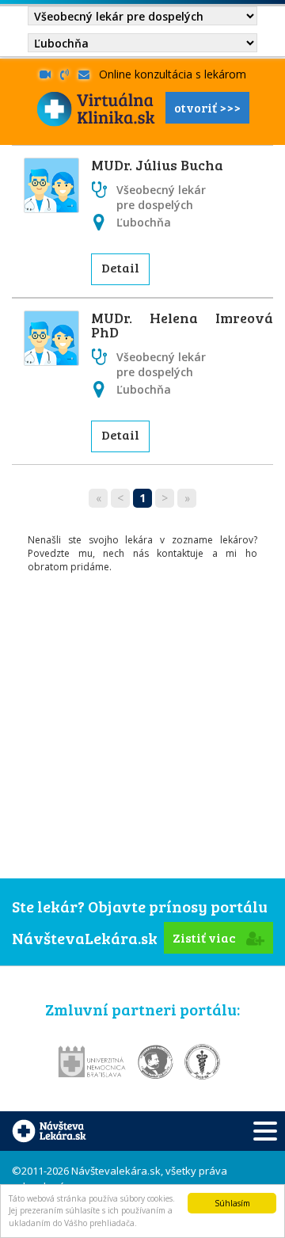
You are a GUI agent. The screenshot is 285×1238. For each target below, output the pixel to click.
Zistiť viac (205, 937)
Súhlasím (232, 1203)
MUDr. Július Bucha (157, 164)
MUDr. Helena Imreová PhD (182, 324)
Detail (120, 267)
